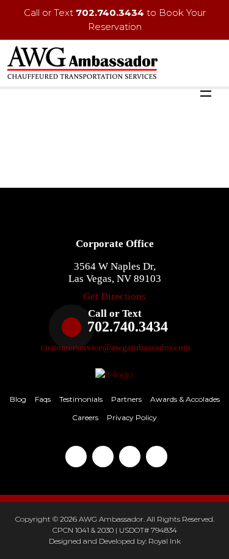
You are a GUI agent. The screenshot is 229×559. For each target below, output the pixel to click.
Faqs (43, 399)
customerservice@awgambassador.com (116, 347)
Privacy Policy (132, 417)
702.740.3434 (110, 12)
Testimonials (81, 399)
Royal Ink (164, 541)
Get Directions (114, 296)
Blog (18, 399)
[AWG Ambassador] (82, 61)
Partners (126, 399)
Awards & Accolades (185, 399)
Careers (85, 417)
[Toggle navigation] (206, 93)
